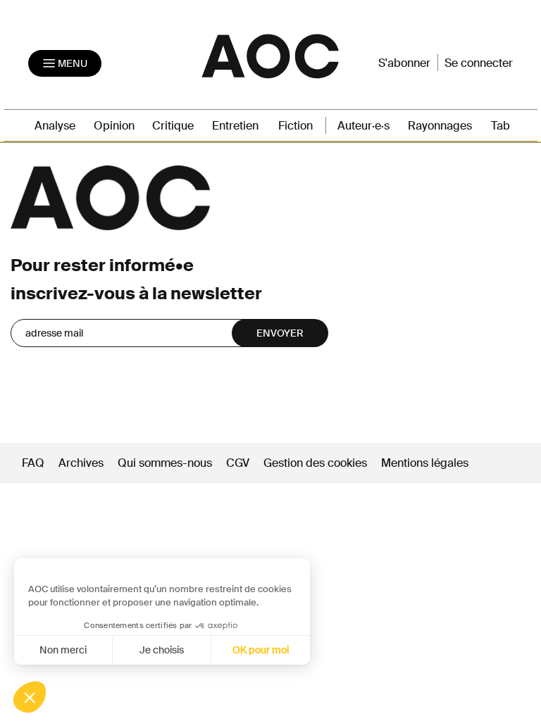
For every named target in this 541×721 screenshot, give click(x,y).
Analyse (55, 125)
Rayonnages (440, 125)
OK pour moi (260, 650)
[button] (29, 697)
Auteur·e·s (363, 125)
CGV (237, 463)
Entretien (235, 125)
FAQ (33, 463)
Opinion (114, 125)
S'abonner (404, 63)
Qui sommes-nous (165, 463)
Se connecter (478, 63)
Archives (81, 463)
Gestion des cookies (316, 463)
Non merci (63, 650)
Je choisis (161, 650)
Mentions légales (424, 463)
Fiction (295, 125)
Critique (173, 125)
